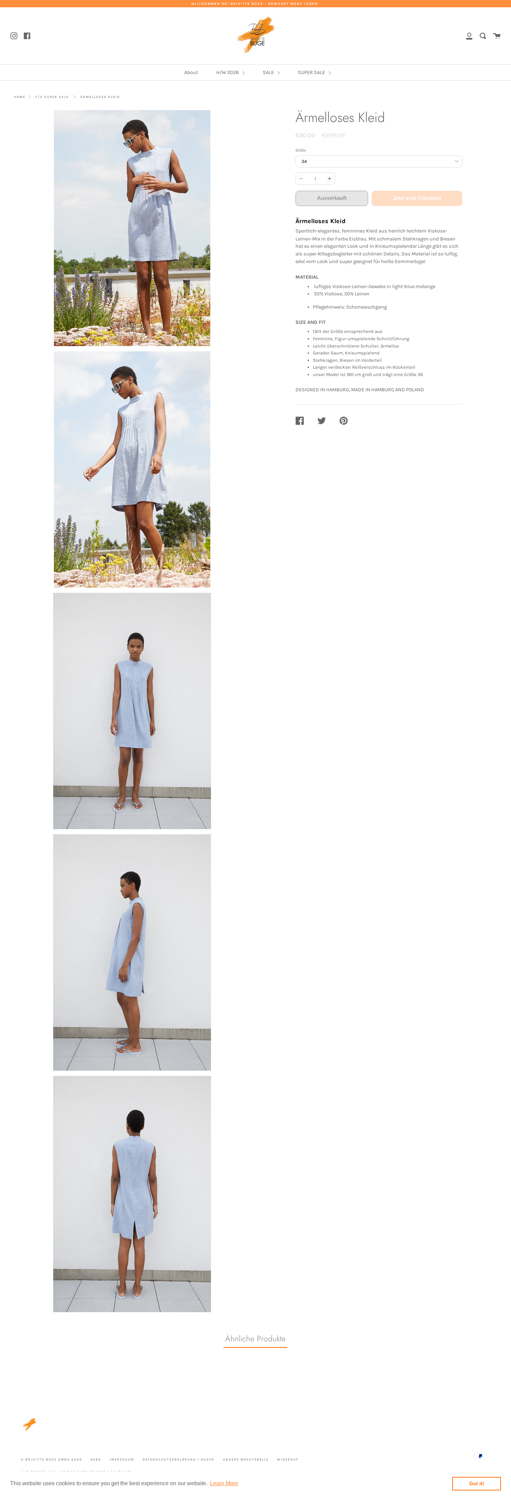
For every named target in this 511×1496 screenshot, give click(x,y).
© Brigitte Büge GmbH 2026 (51, 1459)
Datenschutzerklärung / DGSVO (178, 1459)
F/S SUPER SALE (52, 97)
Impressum (122, 1459)
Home (19, 97)
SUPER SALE (312, 72)
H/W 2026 (228, 72)
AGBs (95, 1459)
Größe (300, 150)
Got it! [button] (476, 1483)
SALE (269, 72)
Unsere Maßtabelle (246, 1459)
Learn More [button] (224, 1483)
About (191, 72)
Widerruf (288, 1459)
